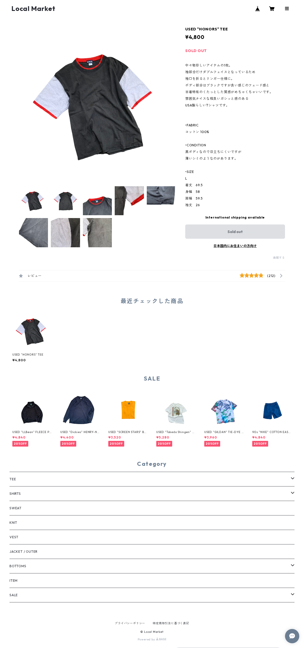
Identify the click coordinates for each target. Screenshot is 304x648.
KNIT (13, 522)
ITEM (14, 580)
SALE (14, 595)
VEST (14, 537)
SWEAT (16, 508)
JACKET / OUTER (24, 551)
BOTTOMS (18, 566)
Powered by (147, 639)
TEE (13, 479)
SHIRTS (15, 493)
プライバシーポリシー (130, 623)
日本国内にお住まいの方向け (235, 246)
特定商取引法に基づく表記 (171, 623)
